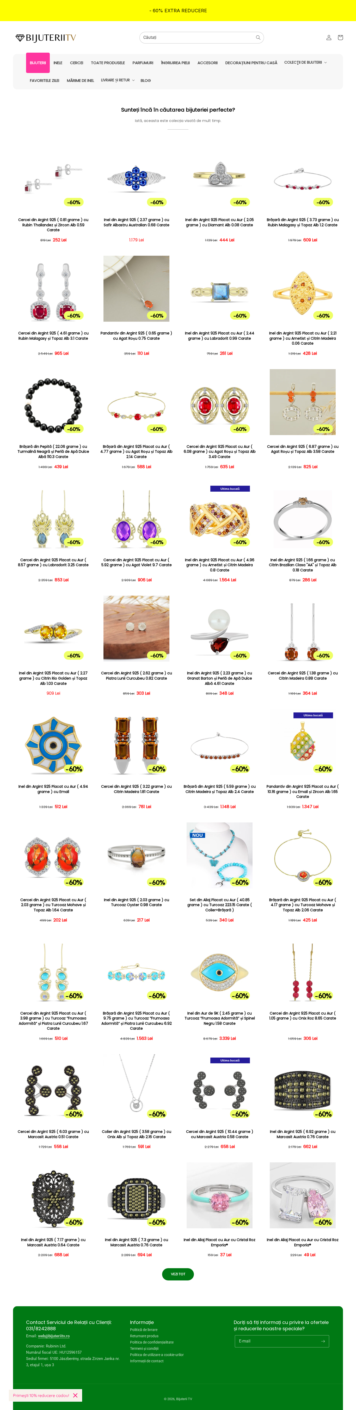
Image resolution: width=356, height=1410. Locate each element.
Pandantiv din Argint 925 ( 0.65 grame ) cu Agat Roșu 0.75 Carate (136, 336)
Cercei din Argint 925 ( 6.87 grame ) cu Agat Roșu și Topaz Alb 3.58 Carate (303, 449)
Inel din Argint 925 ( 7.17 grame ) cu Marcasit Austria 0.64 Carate (53, 1242)
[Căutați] (258, 37)
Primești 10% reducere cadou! (41, 1395)
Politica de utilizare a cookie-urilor (157, 1355)
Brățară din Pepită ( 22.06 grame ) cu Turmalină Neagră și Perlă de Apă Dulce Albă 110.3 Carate (53, 451)
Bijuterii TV (184, 1399)
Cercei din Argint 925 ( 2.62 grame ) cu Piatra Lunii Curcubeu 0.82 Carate (136, 676)
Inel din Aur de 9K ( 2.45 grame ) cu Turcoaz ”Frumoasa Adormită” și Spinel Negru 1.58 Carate (220, 1018)
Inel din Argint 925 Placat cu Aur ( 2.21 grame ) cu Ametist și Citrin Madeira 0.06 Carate (302, 338)
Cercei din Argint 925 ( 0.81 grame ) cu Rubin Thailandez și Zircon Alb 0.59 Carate (53, 225)
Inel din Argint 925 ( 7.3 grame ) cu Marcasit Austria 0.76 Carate (136, 1242)
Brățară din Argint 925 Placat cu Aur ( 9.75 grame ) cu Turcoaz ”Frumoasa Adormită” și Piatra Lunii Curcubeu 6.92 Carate (136, 1021)
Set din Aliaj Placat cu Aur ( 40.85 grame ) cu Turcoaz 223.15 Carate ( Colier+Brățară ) (219, 905)
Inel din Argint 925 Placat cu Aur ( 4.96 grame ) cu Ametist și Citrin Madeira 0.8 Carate (219, 565)
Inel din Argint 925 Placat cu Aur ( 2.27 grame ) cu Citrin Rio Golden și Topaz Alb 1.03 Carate (53, 678)
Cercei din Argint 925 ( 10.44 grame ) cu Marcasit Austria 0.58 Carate (219, 1134)
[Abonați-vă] (323, 1341)
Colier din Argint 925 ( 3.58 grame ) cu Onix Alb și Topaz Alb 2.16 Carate (136, 1134)
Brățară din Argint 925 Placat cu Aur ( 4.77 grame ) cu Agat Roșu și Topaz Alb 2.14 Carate (136, 451)
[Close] (75, 1395)
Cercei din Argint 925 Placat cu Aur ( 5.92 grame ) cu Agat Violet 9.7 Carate (136, 563)
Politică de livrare (143, 1330)
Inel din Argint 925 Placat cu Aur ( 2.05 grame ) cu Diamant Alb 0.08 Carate (219, 222)
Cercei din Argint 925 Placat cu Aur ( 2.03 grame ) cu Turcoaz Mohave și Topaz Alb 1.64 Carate (53, 905)
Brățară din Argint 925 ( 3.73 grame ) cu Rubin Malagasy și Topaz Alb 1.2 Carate (303, 222)
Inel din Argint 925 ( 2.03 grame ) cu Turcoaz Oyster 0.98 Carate (136, 903)
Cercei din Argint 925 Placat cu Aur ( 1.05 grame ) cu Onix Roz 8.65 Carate (302, 1016)
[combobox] (201, 38)
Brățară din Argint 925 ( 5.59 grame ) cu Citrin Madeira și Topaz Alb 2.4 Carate (220, 789)
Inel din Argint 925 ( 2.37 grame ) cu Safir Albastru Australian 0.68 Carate (136, 222)
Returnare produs (144, 1336)
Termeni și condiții (144, 1348)
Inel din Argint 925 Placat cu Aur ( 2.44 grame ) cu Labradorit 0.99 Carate (219, 336)
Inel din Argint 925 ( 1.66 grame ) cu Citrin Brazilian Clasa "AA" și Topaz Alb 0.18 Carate (302, 565)
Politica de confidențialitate (152, 1342)
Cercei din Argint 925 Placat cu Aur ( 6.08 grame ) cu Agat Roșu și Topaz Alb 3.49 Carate (220, 451)
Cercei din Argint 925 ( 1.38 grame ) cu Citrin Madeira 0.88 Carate (303, 676)
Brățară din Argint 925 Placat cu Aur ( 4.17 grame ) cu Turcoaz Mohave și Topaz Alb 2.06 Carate (302, 905)
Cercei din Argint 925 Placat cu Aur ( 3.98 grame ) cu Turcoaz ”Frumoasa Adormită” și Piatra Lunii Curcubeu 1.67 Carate (53, 1021)
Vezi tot (178, 1274)
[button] (305, 62)
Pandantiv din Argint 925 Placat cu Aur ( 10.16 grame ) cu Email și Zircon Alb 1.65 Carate (303, 791)
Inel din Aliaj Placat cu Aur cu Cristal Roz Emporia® (219, 1242)
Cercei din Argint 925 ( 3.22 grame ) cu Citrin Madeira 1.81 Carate (136, 789)
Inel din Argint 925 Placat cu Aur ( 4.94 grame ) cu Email (53, 789)
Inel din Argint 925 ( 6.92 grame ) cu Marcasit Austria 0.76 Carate (302, 1134)
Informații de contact (147, 1361)
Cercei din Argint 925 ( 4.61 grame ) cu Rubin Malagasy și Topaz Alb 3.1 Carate (53, 336)
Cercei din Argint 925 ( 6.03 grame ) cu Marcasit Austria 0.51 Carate (53, 1134)
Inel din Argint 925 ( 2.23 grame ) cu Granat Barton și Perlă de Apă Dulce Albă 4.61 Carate (219, 678)
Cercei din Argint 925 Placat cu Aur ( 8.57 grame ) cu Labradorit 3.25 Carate (53, 563)
